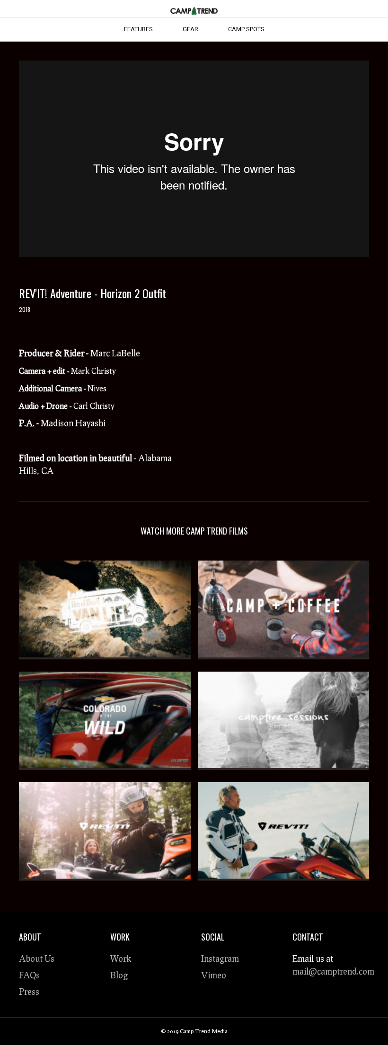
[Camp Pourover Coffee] (284, 606)
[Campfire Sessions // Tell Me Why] (284, 717)
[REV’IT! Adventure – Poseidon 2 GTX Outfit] (284, 828)
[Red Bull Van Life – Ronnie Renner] (105, 606)
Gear (190, 29)
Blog (119, 975)
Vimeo (213, 975)
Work (121, 958)
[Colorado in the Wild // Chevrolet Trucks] (105, 717)
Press (29, 991)
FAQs (29, 975)
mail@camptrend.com (333, 971)
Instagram (220, 958)
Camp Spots (246, 29)
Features (138, 29)
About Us (36, 958)
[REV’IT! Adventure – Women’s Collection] (105, 828)
